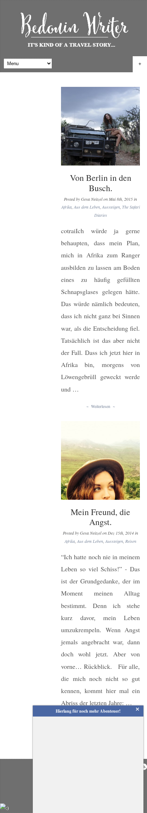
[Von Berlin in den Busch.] (100, 126)
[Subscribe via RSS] (144, 767)
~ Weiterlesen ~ (100, 406)
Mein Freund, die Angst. (100, 517)
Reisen (130, 541)
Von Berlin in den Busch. (100, 183)
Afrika (66, 207)
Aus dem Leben (87, 207)
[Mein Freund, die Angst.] (100, 460)
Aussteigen (111, 207)
